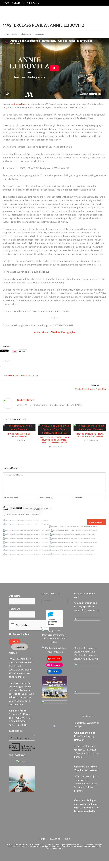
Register (19, 646)
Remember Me (20, 634)
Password (14, 608)
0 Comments (40, 34)
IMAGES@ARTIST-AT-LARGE (22, 2)
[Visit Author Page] (8, 403)
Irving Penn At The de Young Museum (19, 435)
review (36, 375)
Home (42, 839)
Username (14, 595)
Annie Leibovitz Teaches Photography (54, 332)
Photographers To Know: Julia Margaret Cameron (90, 435)
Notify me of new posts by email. (24, 514)
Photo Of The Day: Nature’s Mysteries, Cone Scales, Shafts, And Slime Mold (54, 440)
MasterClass (20, 103)
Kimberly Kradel (26, 399)
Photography (26, 34)
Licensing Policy (19, 846)
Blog (67, 839)
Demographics (52, 848)
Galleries (55, 839)
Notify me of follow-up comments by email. (29, 508)
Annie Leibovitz (14, 375)
